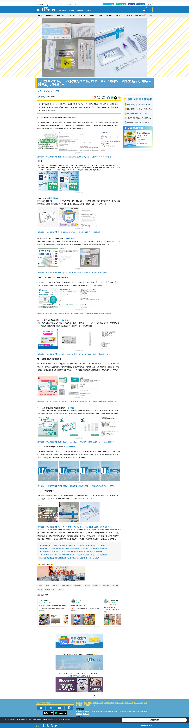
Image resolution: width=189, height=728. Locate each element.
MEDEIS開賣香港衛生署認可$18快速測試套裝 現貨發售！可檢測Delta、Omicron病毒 (69, 558)
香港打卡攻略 (140, 15)
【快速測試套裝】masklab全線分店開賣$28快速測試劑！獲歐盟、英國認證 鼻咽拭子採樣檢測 (72, 545)
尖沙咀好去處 (98, 702)
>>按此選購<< (71, 117)
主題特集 (151, 15)
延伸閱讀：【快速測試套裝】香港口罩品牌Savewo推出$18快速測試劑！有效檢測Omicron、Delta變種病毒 (76, 442)
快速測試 (78, 585)
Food (61, 4)
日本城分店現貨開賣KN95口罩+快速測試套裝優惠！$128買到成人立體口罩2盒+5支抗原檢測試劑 (73, 554)
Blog (76, 4)
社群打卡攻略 (122, 4)
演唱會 (39, 15)
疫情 (47, 585)
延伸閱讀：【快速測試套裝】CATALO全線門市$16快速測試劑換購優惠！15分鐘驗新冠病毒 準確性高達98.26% (77, 401)
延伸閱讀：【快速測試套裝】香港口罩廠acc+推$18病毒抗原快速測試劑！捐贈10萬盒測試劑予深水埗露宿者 (76, 486)
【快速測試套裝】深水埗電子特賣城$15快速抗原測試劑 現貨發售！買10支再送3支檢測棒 (70, 551)
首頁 (39, 91)
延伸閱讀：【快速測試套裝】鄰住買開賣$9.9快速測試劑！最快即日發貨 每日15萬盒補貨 (69, 232)
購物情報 (47, 91)
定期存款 (88, 10)
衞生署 (115, 585)
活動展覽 (79, 702)
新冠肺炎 (55, 585)
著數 (40, 585)
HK (48, 4)
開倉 (90, 702)
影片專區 (109, 15)
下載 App (141, 4)
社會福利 (95, 705)
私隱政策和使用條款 (55, 719)
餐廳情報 (79, 705)
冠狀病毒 (107, 585)
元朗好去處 (119, 702)
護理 (61, 589)
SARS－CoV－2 (51, 589)
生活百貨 (56, 91)
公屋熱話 (72, 10)
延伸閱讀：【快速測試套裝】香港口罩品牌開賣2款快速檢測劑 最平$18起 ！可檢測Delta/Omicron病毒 (74, 157)
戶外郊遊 (87, 705)
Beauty (69, 4)
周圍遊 (117, 15)
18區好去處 (128, 15)
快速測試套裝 (66, 585)
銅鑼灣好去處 (109, 702)
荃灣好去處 (129, 702)
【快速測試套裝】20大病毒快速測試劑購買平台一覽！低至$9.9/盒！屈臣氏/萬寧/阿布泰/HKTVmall (74, 548)
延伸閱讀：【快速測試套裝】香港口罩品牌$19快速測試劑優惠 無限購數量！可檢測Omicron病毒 (72, 272)
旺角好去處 (138, 702)
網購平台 (97, 585)
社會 (145, 702)
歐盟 (40, 589)
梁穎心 (43, 97)
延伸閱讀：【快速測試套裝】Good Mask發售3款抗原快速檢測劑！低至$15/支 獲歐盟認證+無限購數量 (74, 313)
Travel (54, 4)
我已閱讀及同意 (154, 720)
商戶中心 (131, 4)
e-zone (83, 4)
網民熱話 (79, 711)
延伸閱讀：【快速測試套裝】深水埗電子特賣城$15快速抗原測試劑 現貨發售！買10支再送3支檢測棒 (73, 527)
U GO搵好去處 (109, 4)
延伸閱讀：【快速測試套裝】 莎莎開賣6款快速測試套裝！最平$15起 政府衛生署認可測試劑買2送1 (72, 354)
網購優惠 (87, 585)
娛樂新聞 (80, 10)
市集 (85, 702)
